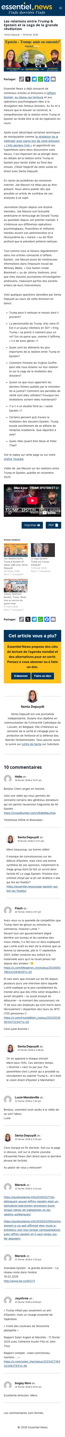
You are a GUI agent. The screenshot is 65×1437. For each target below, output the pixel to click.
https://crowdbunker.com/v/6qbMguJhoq (30, 813)
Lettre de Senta (31, 744)
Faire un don (42, 676)
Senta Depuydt (12, 34)
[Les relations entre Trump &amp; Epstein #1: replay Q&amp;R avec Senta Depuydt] (16, 550)
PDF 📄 (53, 525)
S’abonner (21, 676)
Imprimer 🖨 (32, 525)
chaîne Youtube (14, 459)
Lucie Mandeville (27, 1097)
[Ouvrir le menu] (60, 8)
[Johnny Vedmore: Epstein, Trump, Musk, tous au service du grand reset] (16, 585)
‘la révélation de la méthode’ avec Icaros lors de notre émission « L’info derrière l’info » (32, 141)
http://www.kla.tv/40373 (19, 1281)
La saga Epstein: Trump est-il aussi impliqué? (40, 561)
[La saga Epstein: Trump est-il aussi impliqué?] (43, 550)
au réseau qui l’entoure (29, 97)
